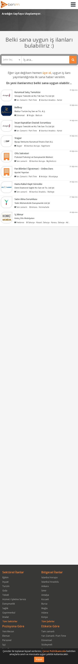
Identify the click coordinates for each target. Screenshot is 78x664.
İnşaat (5, 581)
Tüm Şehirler (48, 621)
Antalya (45, 594)
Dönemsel (46, 640)
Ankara (45, 586)
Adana (44, 612)
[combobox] (11, 59)
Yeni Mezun (8, 631)
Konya (44, 617)
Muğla (44, 608)
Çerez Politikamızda (54, 651)
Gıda (4, 590)
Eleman (6, 635)
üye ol (46, 73)
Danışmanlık (8, 603)
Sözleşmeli (46, 644)
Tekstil (5, 594)
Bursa (44, 603)
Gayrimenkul (8, 612)
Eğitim (5, 577)
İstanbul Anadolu (50, 581)
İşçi (4, 644)
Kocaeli (45, 599)
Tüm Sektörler (9, 621)
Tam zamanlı (47, 631)
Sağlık (5, 608)
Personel (6, 640)
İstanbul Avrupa (49, 577)
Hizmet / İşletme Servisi (14, 599)
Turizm (5, 586)
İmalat (5, 617)
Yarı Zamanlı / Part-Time (53, 635)
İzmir (43, 590)
